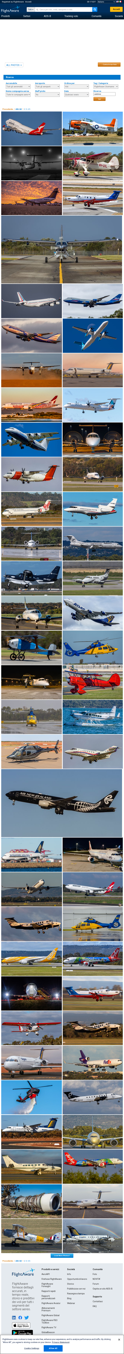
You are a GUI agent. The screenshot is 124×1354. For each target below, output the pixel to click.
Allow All (53, 1348)
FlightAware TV (49, 1327)
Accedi (28, 2)
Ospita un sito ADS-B (103, 1288)
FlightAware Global (50, 1315)
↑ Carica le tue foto (109, 64)
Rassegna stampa (76, 1293)
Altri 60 (18, 109)
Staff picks (40, 91)
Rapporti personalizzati (48, 1297)
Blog (69, 1298)
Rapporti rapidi (48, 1291)
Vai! (99, 99)
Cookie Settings (31, 1348)
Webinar (71, 1303)
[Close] (119, 1339)
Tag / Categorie (100, 83)
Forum (96, 1284)
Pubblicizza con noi (76, 1288)
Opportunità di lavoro (77, 1279)
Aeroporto (40, 83)
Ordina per (69, 83)
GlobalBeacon (48, 1332)
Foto (95, 1274)
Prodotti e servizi (50, 1269)
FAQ (95, 1306)
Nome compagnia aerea (17, 91)
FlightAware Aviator (51, 1303)
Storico (70, 1284)
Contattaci (98, 1301)
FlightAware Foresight (47, 1285)
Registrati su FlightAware (13, 2)
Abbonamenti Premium (48, 1309)
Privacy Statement (60, 1342)
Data (66, 91)
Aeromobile (11, 83)
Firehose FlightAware (52, 1279)
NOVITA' (96, 1279)
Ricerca (97, 91)
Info (69, 1274)
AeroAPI (46, 1274)
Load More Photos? (62, 1255)
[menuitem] (5, 16)
